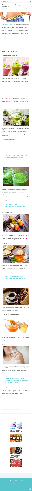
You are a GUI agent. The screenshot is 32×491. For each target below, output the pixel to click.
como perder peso (12, 409)
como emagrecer (5, 409)
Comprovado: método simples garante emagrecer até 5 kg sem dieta (16, 380)
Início (3, 24)
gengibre (3, 339)
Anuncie (15, 480)
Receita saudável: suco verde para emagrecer (12, 202)
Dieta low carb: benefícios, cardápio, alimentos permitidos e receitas (15, 456)
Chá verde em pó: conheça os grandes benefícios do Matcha (15, 159)
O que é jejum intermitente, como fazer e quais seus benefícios (15, 469)
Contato (10, 480)
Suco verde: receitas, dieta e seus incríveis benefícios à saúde (15, 206)
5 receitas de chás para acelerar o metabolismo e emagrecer (15, 278)
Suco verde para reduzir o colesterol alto (11, 204)
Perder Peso (6, 24)
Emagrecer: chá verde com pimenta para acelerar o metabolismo (16, 155)
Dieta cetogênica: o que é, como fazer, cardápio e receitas (15, 444)
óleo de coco (5, 98)
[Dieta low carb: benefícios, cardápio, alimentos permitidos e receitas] (16, 450)
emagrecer (4, 79)
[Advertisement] (16, 41)
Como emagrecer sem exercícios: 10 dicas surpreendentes (14, 378)
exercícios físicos (16, 393)
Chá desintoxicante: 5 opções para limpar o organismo (14, 276)
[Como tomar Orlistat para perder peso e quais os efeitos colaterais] (16, 425)
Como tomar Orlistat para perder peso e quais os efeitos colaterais (16, 431)
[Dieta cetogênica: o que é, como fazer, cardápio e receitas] (16, 438)
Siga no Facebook (18, 484)
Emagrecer (5, 8)
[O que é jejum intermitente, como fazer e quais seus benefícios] (16, 463)
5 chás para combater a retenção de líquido (12, 280)
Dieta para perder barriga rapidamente (11, 382)
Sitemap (21, 480)
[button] (30, 1)
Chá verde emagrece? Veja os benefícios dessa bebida (14, 157)
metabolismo (15, 309)
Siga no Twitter (14, 484)
